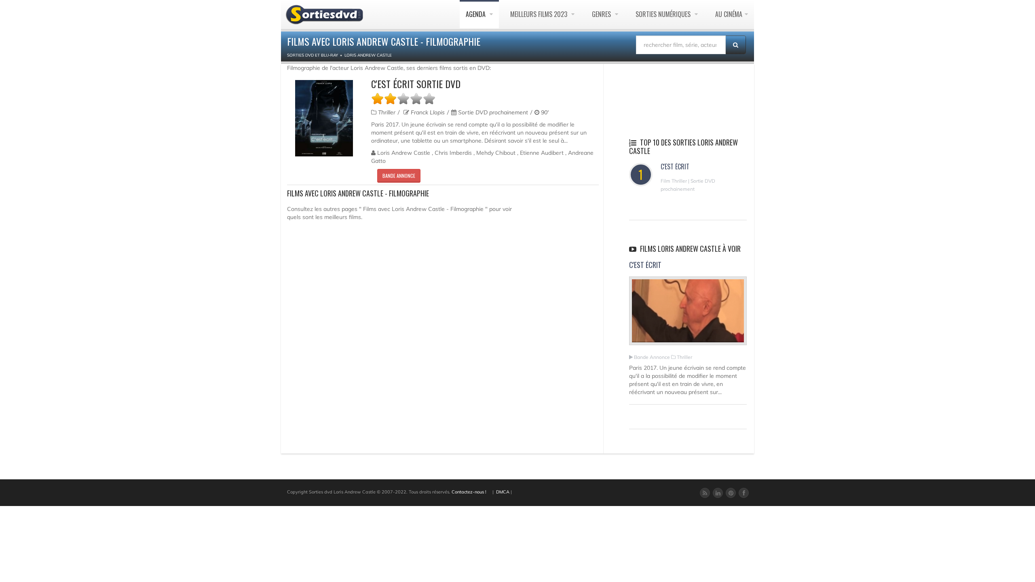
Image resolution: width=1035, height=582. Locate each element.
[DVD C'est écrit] (324, 118)
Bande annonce (398, 175)
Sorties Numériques (664, 14)
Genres (602, 14)
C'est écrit (675, 166)
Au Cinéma (728, 14)
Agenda (476, 14)
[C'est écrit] (688, 314)
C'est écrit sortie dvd (415, 83)
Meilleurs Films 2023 (539, 14)
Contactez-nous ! (469, 492)
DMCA (502, 492)
